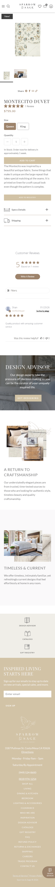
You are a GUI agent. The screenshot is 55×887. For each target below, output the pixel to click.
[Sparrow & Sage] (28, 6)
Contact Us (27, 866)
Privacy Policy (35, 875)
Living (27, 788)
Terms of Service (20, 875)
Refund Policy (27, 842)
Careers (28, 856)
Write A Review (27, 276)
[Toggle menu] (3, 6)
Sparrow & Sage (24, 879)
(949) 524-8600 (27, 772)
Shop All (27, 783)
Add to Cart (27, 160)
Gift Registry (28, 832)
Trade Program (27, 861)
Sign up (10, 705)
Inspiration (27, 817)
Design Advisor (27, 822)
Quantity (8, 135)
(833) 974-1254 (27, 779)
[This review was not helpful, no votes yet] (46, 338)
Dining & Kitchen (27, 793)
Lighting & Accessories (27, 803)
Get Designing (28, 398)
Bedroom (27, 798)
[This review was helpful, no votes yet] (41, 338)
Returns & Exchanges (27, 846)
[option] (27, 39)
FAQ (27, 837)
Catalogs (27, 827)
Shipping (27, 851)
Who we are (27, 813)
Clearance (27, 808)
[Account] (52, 6)
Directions (27, 752)
